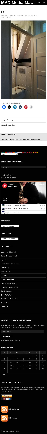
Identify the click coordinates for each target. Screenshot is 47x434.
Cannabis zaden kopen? (9, 256)
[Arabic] (4, 152)
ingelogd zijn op (14, 139)
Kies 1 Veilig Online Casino (10, 264)
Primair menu (44, 2)
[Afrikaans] (2, 152)
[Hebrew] (18, 152)
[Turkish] (36, 152)
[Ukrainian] (37, 152)
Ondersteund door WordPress (10, 431)
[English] (10, 152)
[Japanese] (24, 152)
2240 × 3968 (19, 15)
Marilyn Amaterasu (7, 279)
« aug (3, 375)
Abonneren (7, 336)
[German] (14, 152)
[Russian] (32, 152)
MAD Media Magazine (19, 2)
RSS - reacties (12, 418)
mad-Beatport (6, 271)
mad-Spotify (5, 275)
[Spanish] (34, 152)
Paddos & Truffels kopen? (9, 287)
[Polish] (28, 152)
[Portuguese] (30, 152)
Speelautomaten (6, 291)
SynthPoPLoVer (6, 295)
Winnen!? (4, 307)
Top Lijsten (4, 303)
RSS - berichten (13, 409)
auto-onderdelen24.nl (8, 252)
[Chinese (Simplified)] (6, 152)
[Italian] (22, 152)
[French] (12, 152)
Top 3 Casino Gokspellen (9, 299)
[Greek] (16, 152)
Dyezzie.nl (4, 260)
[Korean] (26, 152)
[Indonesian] (20, 152)
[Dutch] (8, 152)
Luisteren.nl (5, 268)
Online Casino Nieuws (8, 283)
